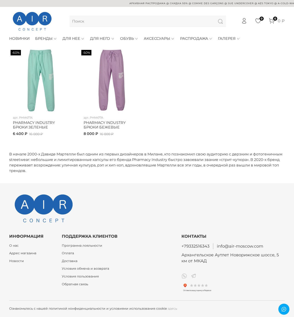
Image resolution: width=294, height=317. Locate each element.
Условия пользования (80, 276)
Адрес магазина (22, 253)
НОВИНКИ (19, 38)
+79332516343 (195, 246)
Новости (16, 261)
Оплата (68, 253)
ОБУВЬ (127, 38)
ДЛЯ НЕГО (100, 38)
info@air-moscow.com (240, 246)
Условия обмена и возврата (85, 268)
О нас (14, 245)
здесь (172, 308)
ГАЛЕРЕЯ (227, 38)
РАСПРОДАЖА (194, 38)
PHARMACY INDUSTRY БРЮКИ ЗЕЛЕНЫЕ (34, 124)
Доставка (69, 261)
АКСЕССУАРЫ (157, 38)
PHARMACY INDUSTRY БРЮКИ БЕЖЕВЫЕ (105, 124)
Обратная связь (75, 284)
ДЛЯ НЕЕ (71, 38)
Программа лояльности (82, 245)
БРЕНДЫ (44, 38)
